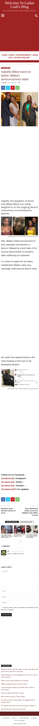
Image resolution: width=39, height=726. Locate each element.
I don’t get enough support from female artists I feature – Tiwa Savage (18, 688)
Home (2, 64)
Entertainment (9, 64)
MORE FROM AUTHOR (26, 522)
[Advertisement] (19, 34)
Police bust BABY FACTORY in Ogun (12, 693)
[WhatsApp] (17, 88)
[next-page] (21, 541)
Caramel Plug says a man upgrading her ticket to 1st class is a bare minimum (19, 676)
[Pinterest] (13, 88)
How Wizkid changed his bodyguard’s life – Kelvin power (32, 536)
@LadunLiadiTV (9, 489)
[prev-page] (18, 541)
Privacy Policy (6, 718)
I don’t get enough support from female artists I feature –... (7, 536)
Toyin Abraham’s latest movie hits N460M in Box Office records (30, 511)
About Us (14, 718)
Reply (8, 558)
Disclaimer (34, 718)
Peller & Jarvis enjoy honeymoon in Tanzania (14, 680)
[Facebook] (3, 88)
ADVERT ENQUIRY (22, 57)
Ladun (4, 82)
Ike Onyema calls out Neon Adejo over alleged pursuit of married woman (18, 701)
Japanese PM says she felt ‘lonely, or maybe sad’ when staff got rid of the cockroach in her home (19, 670)
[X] (8, 88)
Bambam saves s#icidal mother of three (8, 510)
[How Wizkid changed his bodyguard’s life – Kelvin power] (32, 529)
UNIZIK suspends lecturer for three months (14, 684)
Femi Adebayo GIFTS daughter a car (19, 535)
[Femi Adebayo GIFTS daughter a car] (19, 529)
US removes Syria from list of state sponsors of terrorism (18, 705)
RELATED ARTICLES (12, 522)
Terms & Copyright (20, 720)
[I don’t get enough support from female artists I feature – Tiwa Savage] (7, 529)
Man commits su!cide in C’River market (13, 696)
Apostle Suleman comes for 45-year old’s (13, 709)
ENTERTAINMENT (23, 55)
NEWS (11, 55)
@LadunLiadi (7, 478)
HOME (4, 55)
